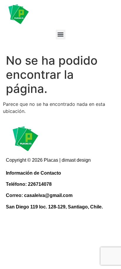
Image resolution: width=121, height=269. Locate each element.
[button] (60, 34)
